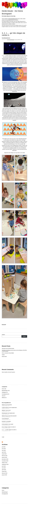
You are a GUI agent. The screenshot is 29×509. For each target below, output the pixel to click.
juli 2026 (3, 446)
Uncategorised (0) (5, 394)
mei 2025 (4, 467)
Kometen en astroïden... (6, 422)
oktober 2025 (4, 462)
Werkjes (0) (4, 397)
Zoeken (3, 334)
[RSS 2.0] (2, 442)
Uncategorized (5, 493)
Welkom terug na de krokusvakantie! (9, 416)
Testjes (3, 354)
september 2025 (5, 464)
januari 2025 (4, 474)
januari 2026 (4, 457)
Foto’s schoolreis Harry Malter (8, 353)
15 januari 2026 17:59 (18, 39)
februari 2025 (4, 473)
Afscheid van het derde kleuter (8, 348)
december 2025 (5, 459)
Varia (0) (3, 395)
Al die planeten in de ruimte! (7, 425)
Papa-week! (4, 356)
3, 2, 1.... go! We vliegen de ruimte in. (9, 430)
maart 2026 (4, 453)
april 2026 (4, 452)
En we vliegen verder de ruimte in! (9, 427)
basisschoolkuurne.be (12, 18)
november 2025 (5, 460)
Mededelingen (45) (6, 390)
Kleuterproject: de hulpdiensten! (8, 414)
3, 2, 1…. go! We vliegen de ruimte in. (13, 34)
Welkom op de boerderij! (7, 405)
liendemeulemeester (10, 39)
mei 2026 (4, 450)
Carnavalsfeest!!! (6, 419)
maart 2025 (4, 471)
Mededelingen (7, 37)
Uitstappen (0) (5, 392)
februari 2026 (4, 455)
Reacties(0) (4, 324)
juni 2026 (4, 448)
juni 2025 (4, 466)
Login (3, 437)
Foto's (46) (4, 388)
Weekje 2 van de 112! (6, 411)
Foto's (3, 37)
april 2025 (4, 469)
